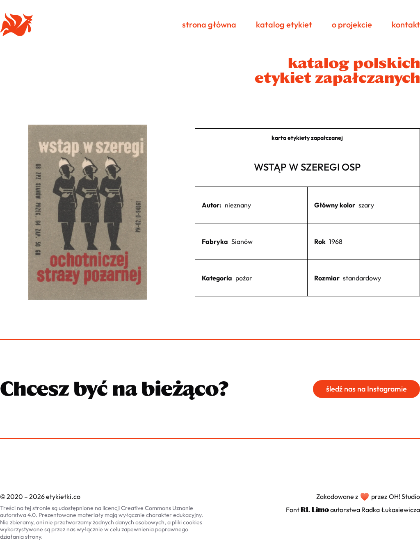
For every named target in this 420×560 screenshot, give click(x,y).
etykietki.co (63, 496)
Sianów (242, 241)
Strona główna (209, 24)
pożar (243, 278)
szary (366, 205)
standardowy (362, 278)
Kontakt (406, 24)
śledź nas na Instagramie (366, 389)
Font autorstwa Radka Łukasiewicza (353, 509)
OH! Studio (404, 496)
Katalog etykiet (284, 24)
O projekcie (352, 24)
